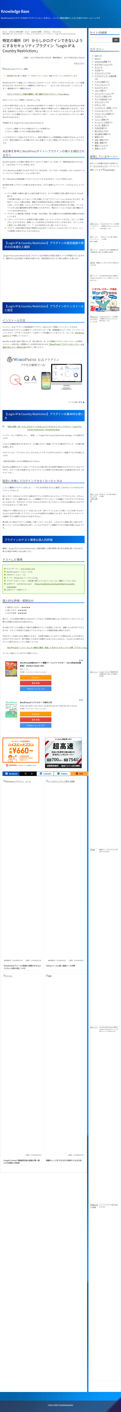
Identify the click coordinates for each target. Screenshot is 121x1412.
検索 (116, 40)
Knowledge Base (15, 11)
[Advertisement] (43, 279)
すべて (27, 32)
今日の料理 (99, 128)
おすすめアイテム (102, 64)
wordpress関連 (36, 32)
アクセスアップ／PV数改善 (105, 76)
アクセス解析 (100, 81)
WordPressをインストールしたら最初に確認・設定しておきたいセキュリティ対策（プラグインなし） (48, 647)
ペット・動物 (100, 119)
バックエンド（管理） (103, 107)
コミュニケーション (103, 93)
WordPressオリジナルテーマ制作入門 (36, 702)
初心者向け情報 (101, 134)
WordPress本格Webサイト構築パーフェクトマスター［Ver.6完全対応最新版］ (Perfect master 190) (50, 664)
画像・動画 (99, 142)
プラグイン (47, 32)
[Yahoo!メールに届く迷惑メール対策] (94, 239)
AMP (96, 55)
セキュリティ (57, 32)
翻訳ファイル (100, 145)
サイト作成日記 (101, 99)
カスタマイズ (100, 87)
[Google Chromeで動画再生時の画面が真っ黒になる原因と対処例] (94, 250)
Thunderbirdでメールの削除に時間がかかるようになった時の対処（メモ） (22, 966)
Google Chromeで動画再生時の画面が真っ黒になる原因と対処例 (22, 1161)
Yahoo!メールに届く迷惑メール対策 (60, 965)
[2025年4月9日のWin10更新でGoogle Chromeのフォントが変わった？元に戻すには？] (94, 276)
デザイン (98, 105)
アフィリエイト (101, 84)
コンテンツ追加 (101, 96)
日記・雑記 (99, 139)
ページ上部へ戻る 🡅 (76, 402)
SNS (96, 58)
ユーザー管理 (100, 125)
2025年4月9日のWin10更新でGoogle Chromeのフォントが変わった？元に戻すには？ (104, 278)
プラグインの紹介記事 (16, 32)
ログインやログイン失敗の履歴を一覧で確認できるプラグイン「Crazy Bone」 (38, 94)
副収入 (97, 136)
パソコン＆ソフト (102, 110)
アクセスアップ (101, 73)
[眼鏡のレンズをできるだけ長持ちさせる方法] (92, 263)
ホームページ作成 (102, 122)
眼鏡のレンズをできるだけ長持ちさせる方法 (64, 1160)
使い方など (99, 131)
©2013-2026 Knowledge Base (60, 1405)
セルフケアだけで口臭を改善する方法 (108, 1206)
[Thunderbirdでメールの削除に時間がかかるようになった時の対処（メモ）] (94, 226)
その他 (97, 70)
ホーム (4, 32)
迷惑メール (99, 148)
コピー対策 (99, 90)
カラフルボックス (28, 568)
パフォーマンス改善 (103, 113)
